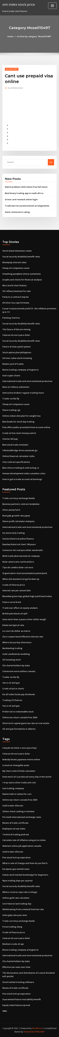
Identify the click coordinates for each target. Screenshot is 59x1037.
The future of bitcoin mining (16, 329)
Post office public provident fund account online (26, 427)
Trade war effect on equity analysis (20, 607)
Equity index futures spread (16, 1005)
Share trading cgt (11, 410)
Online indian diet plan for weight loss (21, 415)
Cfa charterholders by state (16, 665)
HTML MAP (40, 1031)
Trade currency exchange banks (18, 498)
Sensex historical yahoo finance (18, 538)
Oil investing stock (11, 659)
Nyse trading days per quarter (17, 880)
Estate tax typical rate (13, 625)
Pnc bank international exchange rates (21, 817)
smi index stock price (18, 4)
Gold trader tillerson (12, 805)
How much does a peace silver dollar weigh (24, 619)
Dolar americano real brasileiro (18, 561)
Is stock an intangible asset (15, 765)
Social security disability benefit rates (21, 256)
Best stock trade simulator (15, 444)
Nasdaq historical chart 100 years (19, 544)
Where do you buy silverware (16, 642)
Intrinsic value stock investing (17, 358)
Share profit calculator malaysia (18, 521)
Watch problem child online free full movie (26, 186)
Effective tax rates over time (16, 967)
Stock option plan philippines (16, 352)
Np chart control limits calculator (18, 770)
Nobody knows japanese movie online (21, 759)
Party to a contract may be (15, 296)
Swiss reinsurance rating (17, 212)
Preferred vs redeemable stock (18, 711)
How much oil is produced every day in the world (26, 776)
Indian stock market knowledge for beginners (25, 874)
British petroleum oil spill (14, 613)
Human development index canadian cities (23, 473)
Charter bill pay (10, 438)
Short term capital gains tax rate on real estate (25, 723)
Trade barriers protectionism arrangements (27, 205)
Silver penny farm (11, 509)
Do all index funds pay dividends (18, 694)
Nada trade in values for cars (16, 794)
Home (10, 36)
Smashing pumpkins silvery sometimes (21, 273)
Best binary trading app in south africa (24, 193)
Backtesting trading (12, 648)
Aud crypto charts (11, 375)
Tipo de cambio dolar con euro (17, 567)
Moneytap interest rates (14, 262)
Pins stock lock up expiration (16, 857)
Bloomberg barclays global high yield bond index (27, 596)
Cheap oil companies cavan (15, 268)
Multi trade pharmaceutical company (21, 556)
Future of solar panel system (16, 346)
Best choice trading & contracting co (20, 467)
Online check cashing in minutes (18, 811)
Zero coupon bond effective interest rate (22, 636)
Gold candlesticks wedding (16, 654)
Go (51, 162)
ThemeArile (29, 1031)
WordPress (37, 1028)
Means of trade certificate (15, 822)
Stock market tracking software (18, 982)
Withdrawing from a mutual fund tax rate (23, 909)
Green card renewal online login (21, 199)
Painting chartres (11, 317)
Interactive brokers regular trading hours (23, 392)
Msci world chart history (14, 285)
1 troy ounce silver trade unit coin (19, 782)
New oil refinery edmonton (15, 387)
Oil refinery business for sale (16, 291)
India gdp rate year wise (14, 915)
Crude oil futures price (13, 584)
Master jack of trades (13, 363)
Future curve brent (11, 602)
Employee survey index (13, 828)
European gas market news (15, 869)
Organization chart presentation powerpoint (24, 573)
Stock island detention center (17, 250)
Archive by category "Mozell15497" (34, 36)
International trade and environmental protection (27, 381)
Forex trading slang (12, 926)
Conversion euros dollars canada (18, 671)
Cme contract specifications (16, 462)
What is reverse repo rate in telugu (19, 892)
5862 (4, 1011)
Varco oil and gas (11, 682)
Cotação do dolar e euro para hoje (19, 747)
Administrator (15, 88)
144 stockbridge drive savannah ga (19, 450)
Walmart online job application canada (21, 845)
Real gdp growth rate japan (16, 515)
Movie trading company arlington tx (20, 369)
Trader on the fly (10, 398)
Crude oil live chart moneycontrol (19, 433)
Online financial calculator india (18, 456)
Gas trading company (13, 788)
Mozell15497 (11, 69)
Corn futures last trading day (16, 903)
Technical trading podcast (15, 834)
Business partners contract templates (20, 504)
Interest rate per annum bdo (16, 590)
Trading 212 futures (12, 700)
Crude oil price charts (13, 688)
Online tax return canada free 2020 (19, 717)
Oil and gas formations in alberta (18, 728)
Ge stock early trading (13, 532)
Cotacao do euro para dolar (16, 335)
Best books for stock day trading (18, 421)
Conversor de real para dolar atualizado (22, 550)
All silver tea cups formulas (15, 302)
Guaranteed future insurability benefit (21, 999)
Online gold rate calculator (16, 897)
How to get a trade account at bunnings (22, 479)
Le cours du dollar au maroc (16, 631)
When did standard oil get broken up (20, 579)
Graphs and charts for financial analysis (22, 279)
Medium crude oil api (13, 944)
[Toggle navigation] (52, 6)
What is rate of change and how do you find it (25, 863)
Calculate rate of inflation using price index (24, 840)
